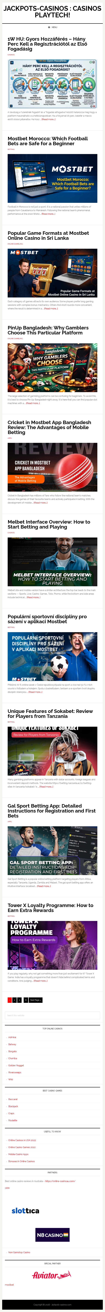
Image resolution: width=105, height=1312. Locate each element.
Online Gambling (15, 244)
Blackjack (13, 1106)
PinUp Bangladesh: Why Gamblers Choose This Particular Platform (48, 330)
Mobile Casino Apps (18, 1154)
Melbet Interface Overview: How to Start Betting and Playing (49, 524)
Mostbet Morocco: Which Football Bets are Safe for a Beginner (48, 141)
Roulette (12, 1120)
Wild (10, 1079)
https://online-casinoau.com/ (60, 1181)
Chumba (12, 1058)
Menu (54, 27)
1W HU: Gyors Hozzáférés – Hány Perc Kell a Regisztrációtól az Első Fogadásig (47, 44)
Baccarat (13, 1099)
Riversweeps (14, 1072)
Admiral (12, 1037)
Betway (12, 1044)
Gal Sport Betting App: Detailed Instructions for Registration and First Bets (52, 811)
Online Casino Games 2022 (22, 1147)
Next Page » (35, 1001)
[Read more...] (48, 119)
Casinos (11, 55)
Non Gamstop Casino (19, 1252)
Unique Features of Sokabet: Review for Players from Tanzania (50, 713)
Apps (10, 438)
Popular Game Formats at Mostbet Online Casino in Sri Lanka (48, 235)
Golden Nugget (16, 1065)
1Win (7, 1188)
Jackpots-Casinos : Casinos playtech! (52, 12)
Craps (11, 1113)
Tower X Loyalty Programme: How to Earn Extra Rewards (50, 907)
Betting (11, 149)
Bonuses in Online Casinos (21, 1161)
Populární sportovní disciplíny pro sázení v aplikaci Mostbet (47, 619)
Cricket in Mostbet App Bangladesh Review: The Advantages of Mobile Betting (49, 427)
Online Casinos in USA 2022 (22, 1140)
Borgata (12, 1051)
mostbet (9, 1284)
